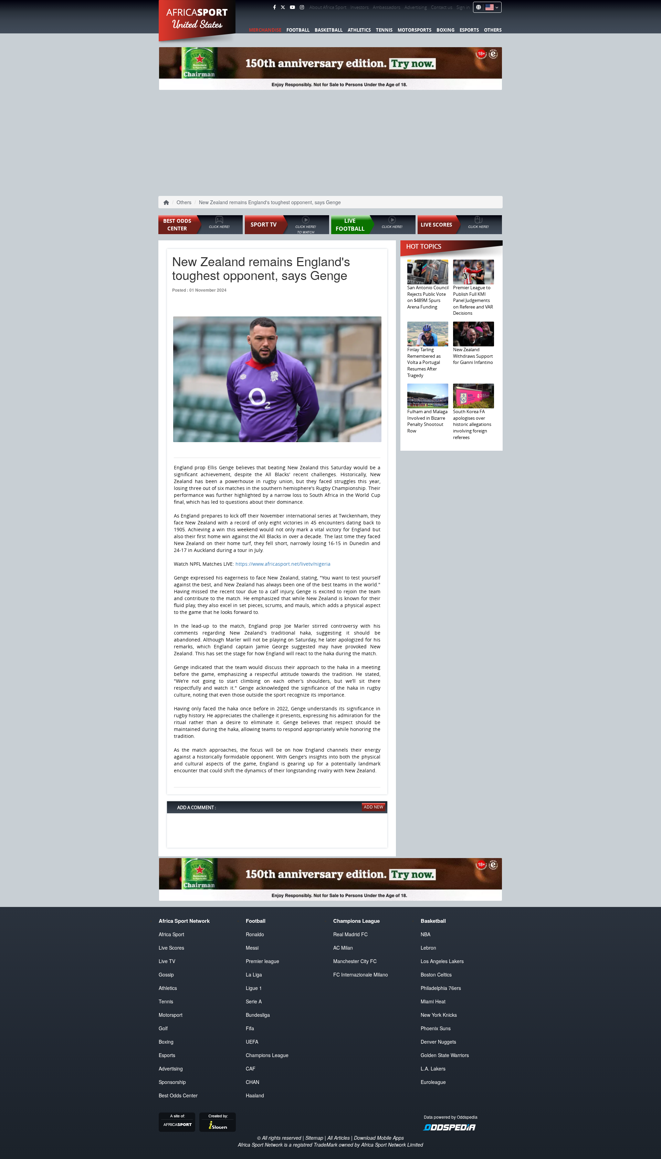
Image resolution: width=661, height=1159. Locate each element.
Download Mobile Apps (379, 1137)
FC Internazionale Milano (360, 974)
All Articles (338, 1137)
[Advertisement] (330, 141)
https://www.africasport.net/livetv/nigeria (282, 564)
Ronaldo (255, 934)
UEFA (252, 1041)
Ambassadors (386, 7)
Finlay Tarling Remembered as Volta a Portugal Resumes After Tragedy (424, 362)
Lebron (428, 947)
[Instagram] (302, 7)
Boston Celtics (436, 974)
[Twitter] (283, 7)
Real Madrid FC (350, 934)
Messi (252, 947)
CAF (250, 1068)
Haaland (255, 1095)
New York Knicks (439, 1014)
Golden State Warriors (445, 1055)
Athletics (359, 30)
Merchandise (265, 30)
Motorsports (414, 30)
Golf (163, 1028)
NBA (425, 934)
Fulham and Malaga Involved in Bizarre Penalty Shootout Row (427, 421)
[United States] (491, 7)
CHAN (252, 1081)
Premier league (262, 961)
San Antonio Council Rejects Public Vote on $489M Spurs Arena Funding (428, 297)
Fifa (250, 1028)
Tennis (384, 30)
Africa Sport (171, 934)
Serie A (254, 1001)
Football (297, 30)
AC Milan (343, 947)
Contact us (441, 7)
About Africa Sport (327, 7)
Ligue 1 (254, 987)
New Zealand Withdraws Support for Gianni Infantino (473, 355)
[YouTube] (292, 7)
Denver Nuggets (438, 1041)
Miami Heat (433, 1001)
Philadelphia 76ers (441, 987)
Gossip (166, 974)
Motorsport (170, 1014)
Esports (469, 30)
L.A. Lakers (433, 1068)
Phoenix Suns (436, 1028)
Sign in (463, 7)
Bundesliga (258, 1014)
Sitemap (314, 1137)
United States (197, 24)
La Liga (254, 974)
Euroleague (433, 1081)
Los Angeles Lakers (442, 961)
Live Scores (171, 947)
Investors (359, 7)
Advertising (416, 7)
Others (493, 30)
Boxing (445, 30)
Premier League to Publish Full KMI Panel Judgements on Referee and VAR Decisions (473, 300)
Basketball (329, 30)
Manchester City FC (355, 961)
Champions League (267, 1055)
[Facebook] (274, 7)
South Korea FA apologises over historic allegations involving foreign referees (472, 424)
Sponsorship (172, 1081)
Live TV (167, 961)
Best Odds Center (178, 1095)
